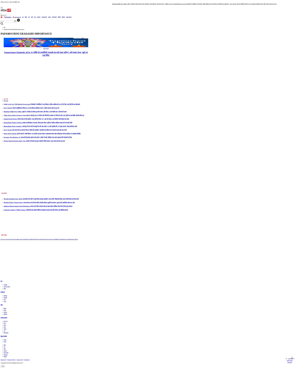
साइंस (5, 342)
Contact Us (20, 360)
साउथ (5, 302)
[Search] (15, 21)
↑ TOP (2, 366)
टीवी (4, 300)
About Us (3, 360)
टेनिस (5, 311)
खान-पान (5, 322)
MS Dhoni (59, 240)
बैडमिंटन (5, 314)
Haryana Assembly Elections (9, 240)
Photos (6, 355)
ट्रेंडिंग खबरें (6, 101)
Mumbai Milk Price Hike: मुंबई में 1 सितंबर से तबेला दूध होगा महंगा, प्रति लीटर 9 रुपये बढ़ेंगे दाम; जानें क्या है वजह (124, 4)
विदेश (26, 17)
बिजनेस (63, 17)
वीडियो (59, 17)
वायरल (49, 17)
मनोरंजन (38, 17)
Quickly (8, 18)
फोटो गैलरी (54, 17)
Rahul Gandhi (66, 240)
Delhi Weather (38, 240)
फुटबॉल (5, 313)
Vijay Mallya (30, 240)
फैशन (5, 325)
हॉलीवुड (5, 298)
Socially (18, 18)
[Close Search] (18, 20)
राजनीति (5, 285)
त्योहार (5, 329)
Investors (27, 360)
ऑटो (32, 17)
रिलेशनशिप (6, 333)
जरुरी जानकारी (7, 287)
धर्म (4, 331)
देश (23, 17)
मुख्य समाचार (69, 17)
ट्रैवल (5, 323)
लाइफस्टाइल (44, 17)
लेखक (5, 340)
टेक (29, 17)
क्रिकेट (5, 309)
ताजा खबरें (6, 99)
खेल (35, 17)
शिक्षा (5, 289)
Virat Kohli (53, 240)
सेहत (5, 327)
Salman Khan (74, 240)
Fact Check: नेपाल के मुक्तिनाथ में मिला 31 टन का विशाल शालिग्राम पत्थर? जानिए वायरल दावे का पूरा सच (239, 4)
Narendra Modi (21, 240)
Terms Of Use (11, 360)
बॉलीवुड (5, 296)
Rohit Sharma (46, 240)
